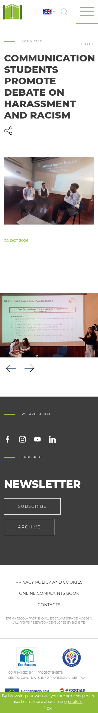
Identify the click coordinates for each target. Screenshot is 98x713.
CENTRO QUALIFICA (22, 678)
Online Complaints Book (49, 593)
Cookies (75, 701)
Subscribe (32, 506)
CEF (75, 678)
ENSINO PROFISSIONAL (54, 678)
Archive (29, 527)
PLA (82, 678)
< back (87, 44)
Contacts (49, 604)
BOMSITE (78, 622)
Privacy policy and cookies (49, 582)
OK (49, 708)
